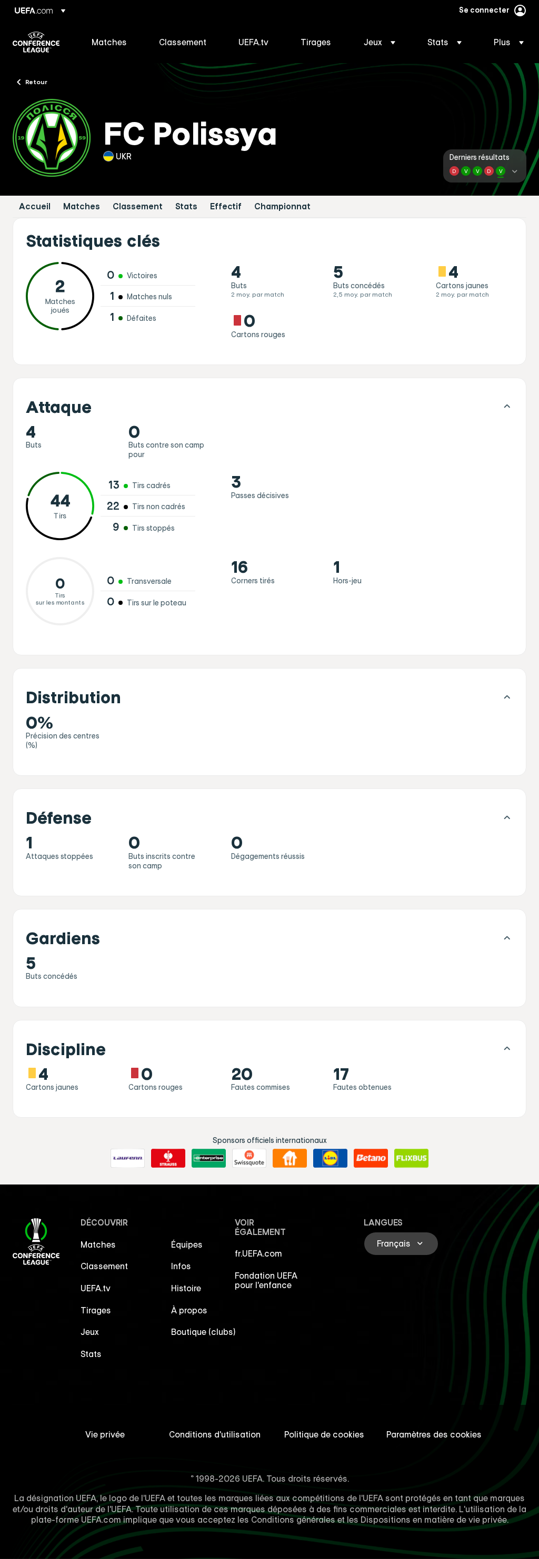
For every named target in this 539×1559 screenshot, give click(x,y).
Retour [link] (36, 81)
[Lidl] (330, 1158)
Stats (186, 206)
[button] (379, 42)
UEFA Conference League (36, 42)
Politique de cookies (324, 1434)
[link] (109, 42)
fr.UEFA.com (258, 1253)
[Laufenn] (128, 1158)
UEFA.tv (96, 1288)
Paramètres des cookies (434, 1434)
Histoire (186, 1288)
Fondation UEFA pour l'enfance (266, 1280)
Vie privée (105, 1434)
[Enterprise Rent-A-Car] (209, 1158)
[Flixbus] (411, 1158)
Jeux (90, 1332)
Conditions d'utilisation (215, 1434)
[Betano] (371, 1158)
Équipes (187, 1244)
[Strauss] (168, 1158)
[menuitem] (112, 42)
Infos (181, 1266)
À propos (189, 1310)
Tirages (96, 1310)
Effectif (226, 206)
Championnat (282, 206)
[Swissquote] (249, 1158)
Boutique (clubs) (203, 1332)
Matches (81, 206)
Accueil (35, 206)
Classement (138, 206)
